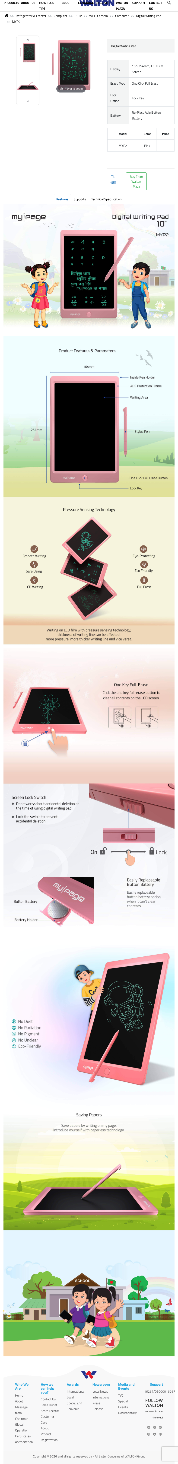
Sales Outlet (49, 1404)
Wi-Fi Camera (98, 15)
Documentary (127, 1412)
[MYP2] (27, 53)
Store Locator (50, 1410)
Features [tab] (62, 199)
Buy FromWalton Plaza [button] (136, 181)
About (19, 1401)
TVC (121, 1395)
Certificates (23, 1436)
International (75, 1391)
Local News (100, 1391)
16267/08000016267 (159, 1391)
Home (19, 1395)
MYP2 (16, 21)
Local (70, 1397)
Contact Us (48, 1399)
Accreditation (24, 1441)
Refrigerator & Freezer (31, 15)
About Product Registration (49, 1434)
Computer (60, 15)
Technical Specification (106, 199)
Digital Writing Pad (148, 15)
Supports (80, 199)
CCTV (78, 15)
